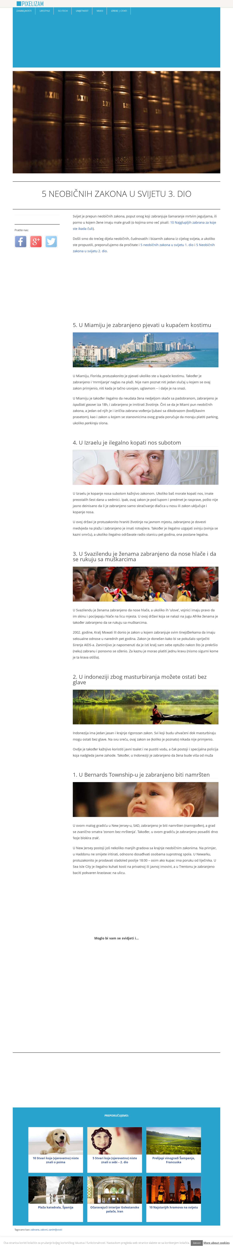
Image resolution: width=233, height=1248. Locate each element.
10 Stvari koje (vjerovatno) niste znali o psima (56, 1160)
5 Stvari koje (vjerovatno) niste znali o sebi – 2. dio (115, 1160)
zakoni (44, 1229)
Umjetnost (82, 10)
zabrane (35, 1229)
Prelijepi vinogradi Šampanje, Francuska (173, 1160)
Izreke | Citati (119, 10)
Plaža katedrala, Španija (55, 1207)
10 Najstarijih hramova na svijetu (173, 1207)
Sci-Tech (63, 10)
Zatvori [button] (197, 1243)
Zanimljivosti (23, 10)
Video (100, 10)
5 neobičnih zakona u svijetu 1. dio (167, 245)
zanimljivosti (55, 1229)
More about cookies (217, 1243)
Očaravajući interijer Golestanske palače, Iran (114, 1209)
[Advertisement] (116, 41)
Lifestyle (45, 10)
